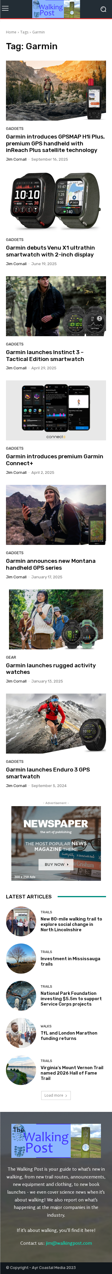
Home (11, 32)
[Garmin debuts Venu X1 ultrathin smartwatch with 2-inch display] (56, 202)
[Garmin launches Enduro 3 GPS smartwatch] (56, 724)
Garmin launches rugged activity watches (51, 669)
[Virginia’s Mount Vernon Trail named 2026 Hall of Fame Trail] (21, 1070)
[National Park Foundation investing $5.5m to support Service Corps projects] (21, 996)
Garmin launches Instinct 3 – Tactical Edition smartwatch (45, 355)
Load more (54, 1095)
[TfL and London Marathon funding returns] (21, 1033)
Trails (46, 912)
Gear (11, 657)
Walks (46, 1026)
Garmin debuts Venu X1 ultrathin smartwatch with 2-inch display (50, 251)
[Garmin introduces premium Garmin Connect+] (56, 410)
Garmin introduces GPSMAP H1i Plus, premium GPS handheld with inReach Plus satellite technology (55, 143)
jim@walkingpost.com (69, 1243)
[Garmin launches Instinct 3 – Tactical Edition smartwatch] (56, 306)
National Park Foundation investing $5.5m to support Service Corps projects (71, 999)
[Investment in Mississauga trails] (21, 958)
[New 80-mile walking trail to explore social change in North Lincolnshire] (21, 921)
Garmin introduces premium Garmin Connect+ (54, 460)
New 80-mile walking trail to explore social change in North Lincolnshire (71, 924)
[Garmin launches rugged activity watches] (56, 619)
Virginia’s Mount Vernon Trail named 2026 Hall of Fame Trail (72, 1073)
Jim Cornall (16, 159)
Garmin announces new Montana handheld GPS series (51, 564)
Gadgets (15, 128)
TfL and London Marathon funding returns (69, 1035)
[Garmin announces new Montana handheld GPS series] (56, 515)
